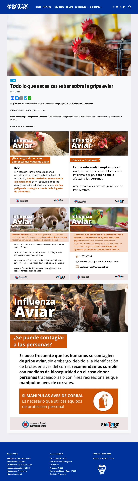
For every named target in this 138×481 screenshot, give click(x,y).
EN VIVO (69, 7)
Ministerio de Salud (14, 474)
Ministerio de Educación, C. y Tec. (19, 465)
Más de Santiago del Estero (103, 458)
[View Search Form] (129, 6)
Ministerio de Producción (17, 471)
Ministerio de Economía (16, 461)
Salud (13, 80)
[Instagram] (113, 7)
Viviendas (59, 7)
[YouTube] (117, 7)
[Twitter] (120, 7)
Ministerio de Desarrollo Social (19, 458)
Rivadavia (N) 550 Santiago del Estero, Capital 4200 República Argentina (63, 471)
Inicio (38, 7)
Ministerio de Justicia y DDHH (18, 468)
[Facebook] (123, 7)
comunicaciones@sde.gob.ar (61, 461)
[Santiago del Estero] (17, 6)
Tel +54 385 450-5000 (58, 458)
